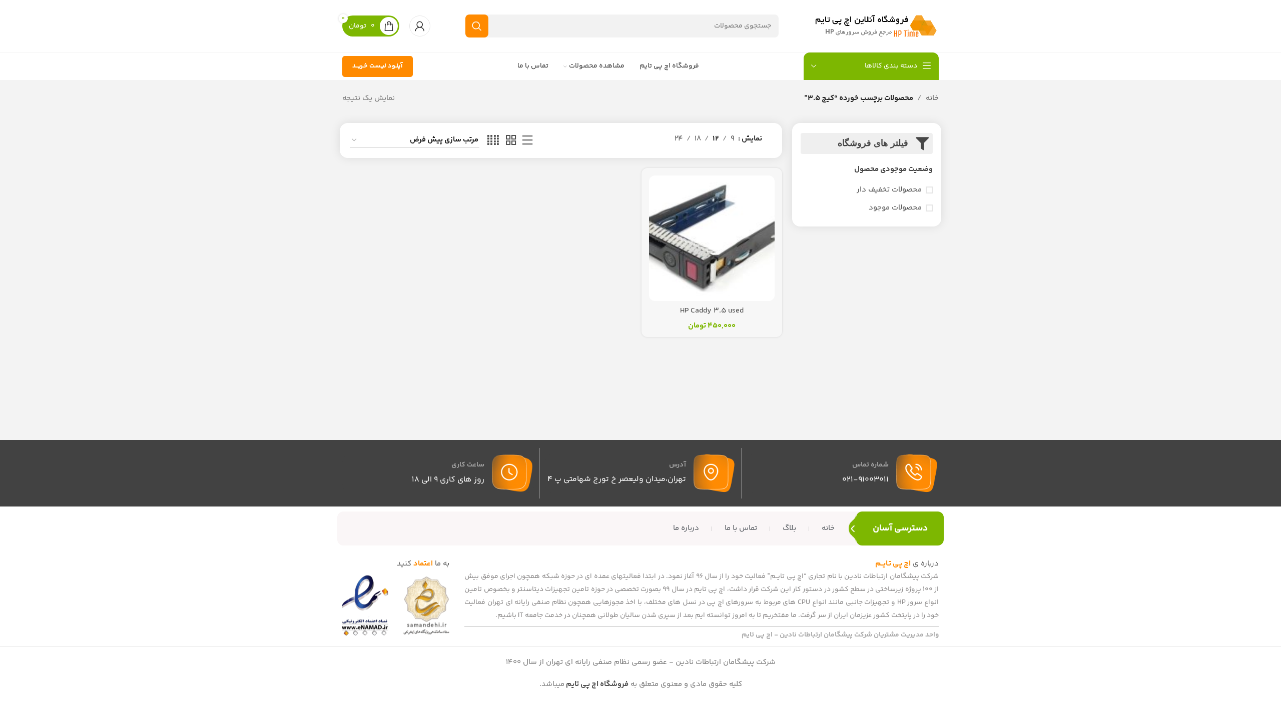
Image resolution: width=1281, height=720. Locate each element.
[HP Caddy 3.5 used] (712, 238)
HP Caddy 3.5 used (712, 310)
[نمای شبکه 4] (493, 141)
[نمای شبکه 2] (511, 141)
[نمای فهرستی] (527, 141)
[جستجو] (476, 26)
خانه (932, 98)
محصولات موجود (895, 207)
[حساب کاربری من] (419, 26)
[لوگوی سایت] (876, 26)
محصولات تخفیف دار (889, 189)
